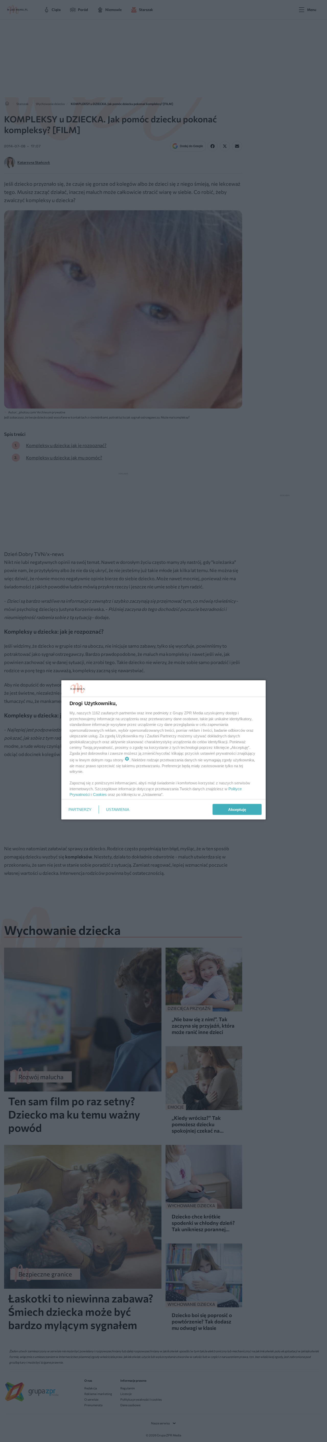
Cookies (100, 794)
